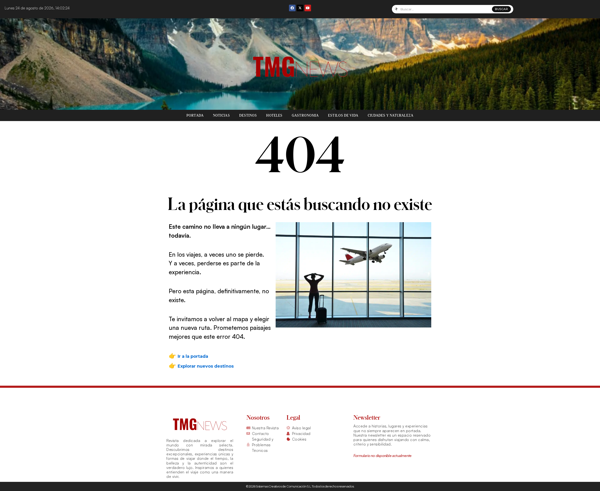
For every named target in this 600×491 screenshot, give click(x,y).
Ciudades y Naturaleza (390, 115)
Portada (195, 115)
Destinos (248, 115)
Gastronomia (305, 115)
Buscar (501, 9)
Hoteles (274, 115)
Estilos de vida (343, 115)
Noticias (221, 115)
